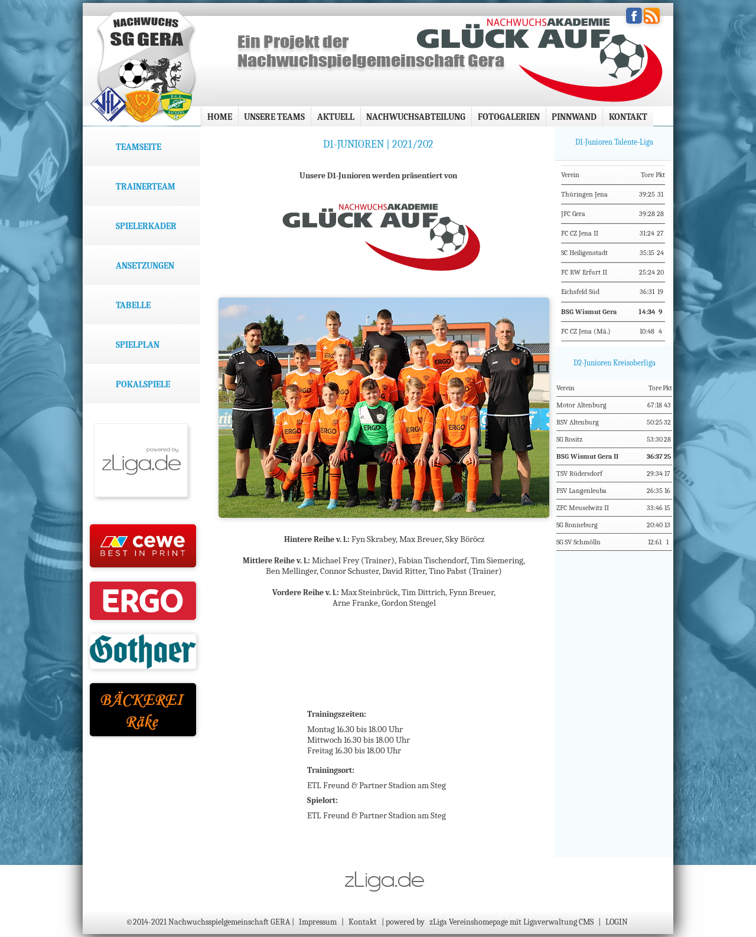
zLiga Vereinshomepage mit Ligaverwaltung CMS (511, 922)
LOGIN (616, 922)
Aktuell (335, 117)
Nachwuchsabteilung (415, 117)
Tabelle (133, 305)
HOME (219, 117)
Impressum (318, 922)
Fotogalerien (509, 117)
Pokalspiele (143, 384)
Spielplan (137, 344)
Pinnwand (574, 117)
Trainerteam (145, 186)
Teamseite (138, 147)
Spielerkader (146, 226)
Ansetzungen (145, 265)
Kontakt (628, 117)
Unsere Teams (274, 117)
